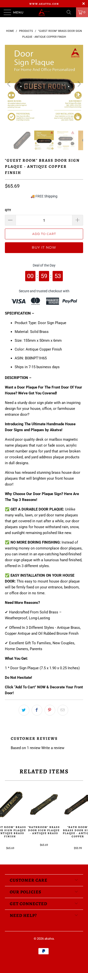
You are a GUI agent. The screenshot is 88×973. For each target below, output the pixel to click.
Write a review (52, 748)
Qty (8, 210)
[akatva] (44, 12)
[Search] (70, 12)
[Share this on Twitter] (24, 710)
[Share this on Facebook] (37, 710)
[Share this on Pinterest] (49, 710)
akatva (49, 938)
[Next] (78, 84)
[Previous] (9, 84)
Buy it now (44, 247)
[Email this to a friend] (62, 710)
